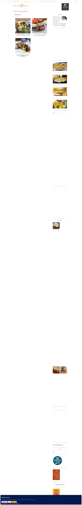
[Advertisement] (60, 44)
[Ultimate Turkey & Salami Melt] (56, 226)
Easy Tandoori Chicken (39, 35)
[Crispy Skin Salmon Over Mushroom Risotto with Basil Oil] (56, 330)
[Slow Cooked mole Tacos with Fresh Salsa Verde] (63, 258)
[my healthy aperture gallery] (59, 484)
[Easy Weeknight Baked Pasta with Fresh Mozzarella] (56, 370)
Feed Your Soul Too (20, 7)
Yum (53, 451)
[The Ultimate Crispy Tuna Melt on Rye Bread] (63, 370)
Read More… (64, 25)
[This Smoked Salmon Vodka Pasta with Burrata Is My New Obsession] (63, 330)
